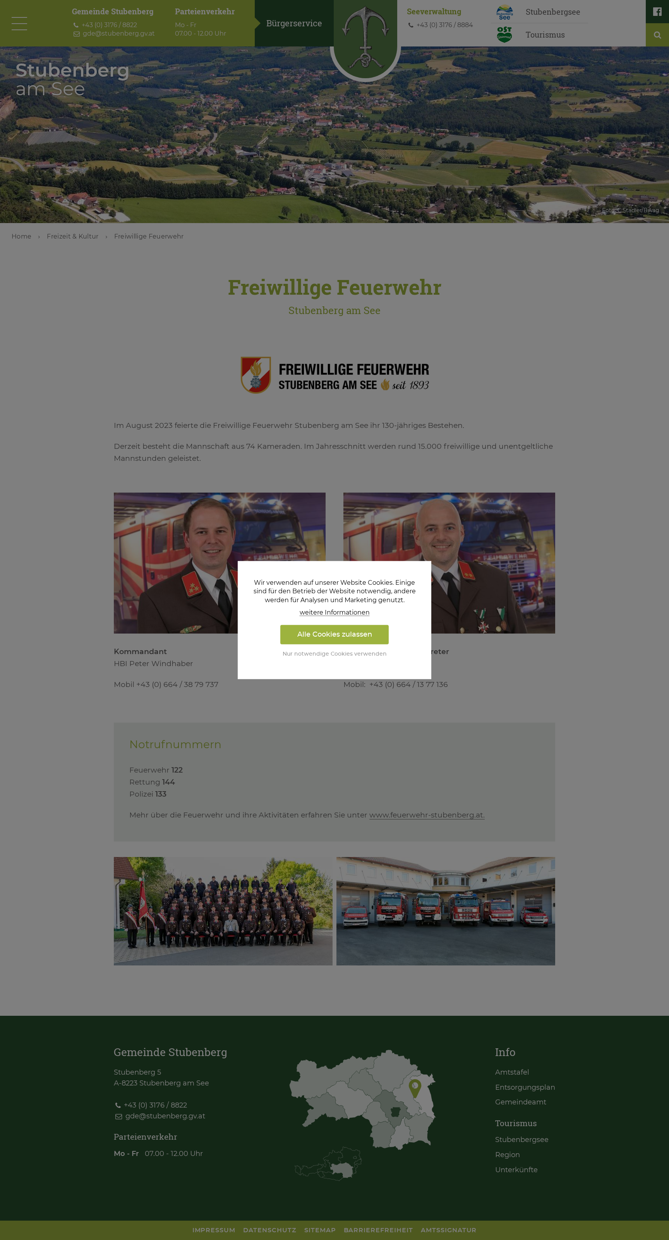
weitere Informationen (335, 613)
